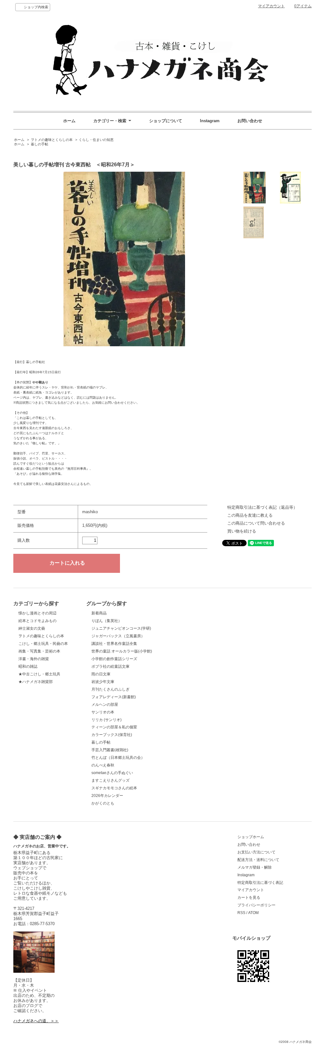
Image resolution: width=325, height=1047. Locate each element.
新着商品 (99, 613)
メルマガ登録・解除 (254, 867)
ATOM (253, 913)
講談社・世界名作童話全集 (114, 643)
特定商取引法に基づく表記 (260, 882)
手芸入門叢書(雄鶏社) (109, 750)
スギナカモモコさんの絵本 (114, 788)
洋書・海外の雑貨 (33, 659)
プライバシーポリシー (256, 905)
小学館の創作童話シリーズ (114, 659)
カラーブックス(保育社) (111, 734)
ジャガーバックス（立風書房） (118, 636)
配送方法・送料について (258, 860)
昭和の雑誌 (27, 666)
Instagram (210, 120)
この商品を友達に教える (250, 515)
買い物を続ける (241, 531)
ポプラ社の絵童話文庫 (110, 666)
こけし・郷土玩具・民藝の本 (43, 643)
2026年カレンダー (107, 795)
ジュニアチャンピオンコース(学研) (121, 628)
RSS (241, 913)
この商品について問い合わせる (256, 523)
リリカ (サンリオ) (106, 720)
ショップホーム (250, 837)
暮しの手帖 (39, 144)
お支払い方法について (256, 852)
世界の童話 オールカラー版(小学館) (121, 651)
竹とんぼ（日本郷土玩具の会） (118, 757)
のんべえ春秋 (102, 765)
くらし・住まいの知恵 (96, 140)
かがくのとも (102, 803)
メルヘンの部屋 (104, 704)
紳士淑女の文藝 (31, 628)
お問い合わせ (249, 120)
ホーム (69, 120)
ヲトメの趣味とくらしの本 (52, 140)
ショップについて (165, 120)
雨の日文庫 (100, 674)
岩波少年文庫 (102, 681)
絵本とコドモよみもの (37, 621)
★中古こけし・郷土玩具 (39, 674)
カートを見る (248, 897)
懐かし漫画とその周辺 (37, 613)
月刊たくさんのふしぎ (110, 689)
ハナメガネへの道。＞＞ (36, 1020)
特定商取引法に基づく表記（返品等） (262, 507)
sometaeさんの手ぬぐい (112, 773)
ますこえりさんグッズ (110, 780)
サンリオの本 (102, 712)
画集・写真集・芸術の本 (39, 651)
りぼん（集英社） (106, 621)
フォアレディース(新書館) (113, 697)
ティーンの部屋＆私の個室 (114, 727)
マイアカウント (271, 6)
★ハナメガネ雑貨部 (35, 681)
